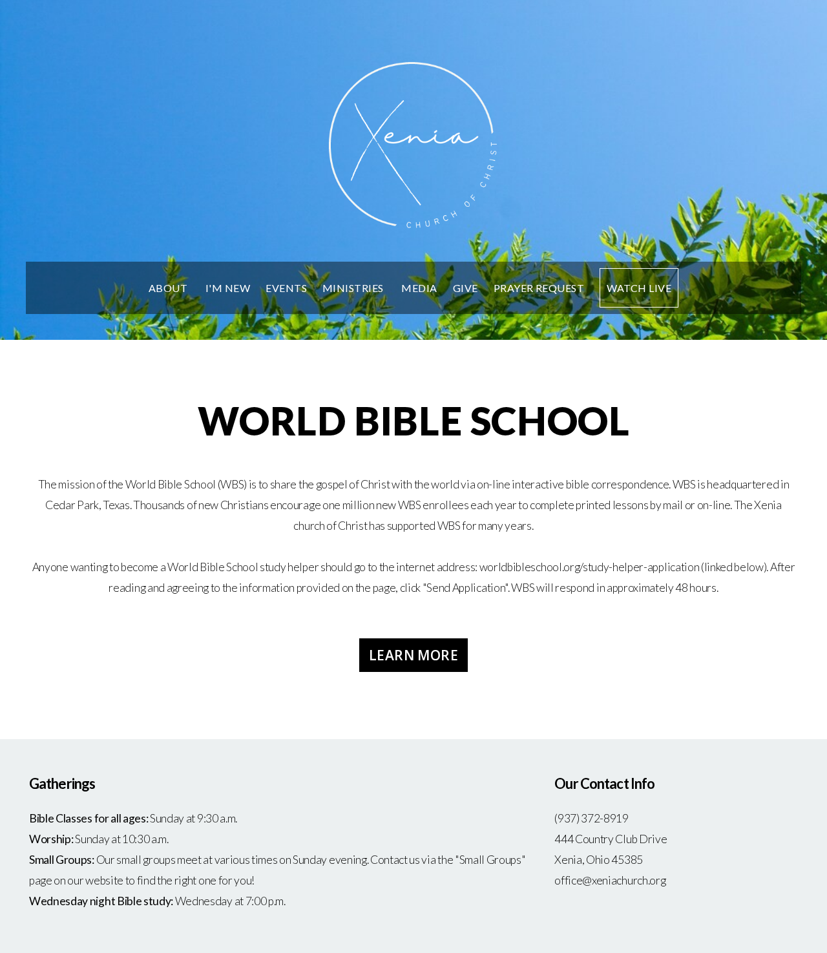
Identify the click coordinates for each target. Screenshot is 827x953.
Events (286, 288)
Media (419, 288)
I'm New (227, 288)
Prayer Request (539, 288)
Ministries (354, 288)
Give (465, 288)
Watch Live (639, 288)
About (169, 288)
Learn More (413, 655)
